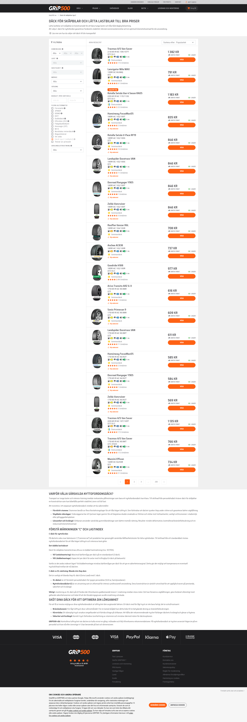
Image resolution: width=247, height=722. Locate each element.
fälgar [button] (95, 8)
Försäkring (116, 681)
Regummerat (61, 134)
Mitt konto (192, 2)
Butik (143, 8)
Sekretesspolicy (169, 667)
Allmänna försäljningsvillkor (174, 674)
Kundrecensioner (137, 2)
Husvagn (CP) (61, 126)
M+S (57, 129)
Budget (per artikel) (61, 96)
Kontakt (178, 2)
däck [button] (79, 8)
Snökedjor (114, 8)
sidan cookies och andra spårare (80, 710)
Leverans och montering (168, 8)
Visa (182, 60)
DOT (57, 116)
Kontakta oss (168, 660)
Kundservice (168, 656)
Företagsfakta (168, 681)
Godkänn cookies (158, 705)
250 (156, 482)
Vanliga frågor (153, 2)
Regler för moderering (171, 671)
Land (114, 674)
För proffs (167, 2)
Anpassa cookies (177, 705)
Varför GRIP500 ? (119, 660)
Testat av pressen (63, 142)
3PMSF (58, 111)
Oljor (130, 8)
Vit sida (58, 137)
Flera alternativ (59, 105)
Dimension (56, 49)
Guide (114, 678)
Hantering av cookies (171, 678)
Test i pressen (117, 656)
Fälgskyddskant (62, 124)
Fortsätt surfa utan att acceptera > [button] (232, 691)
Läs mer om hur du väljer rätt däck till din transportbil (74, 33)
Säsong (54, 87)
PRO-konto (116, 667)
